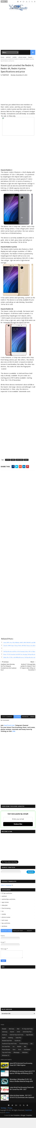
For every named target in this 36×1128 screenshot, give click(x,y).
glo (31, 1043)
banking (10, 1038)
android (8, 57)
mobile (14, 57)
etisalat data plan (7, 1040)
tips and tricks (6, 923)
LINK (13, 731)
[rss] (32, 1)
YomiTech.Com (9, 725)
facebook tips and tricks (9, 1043)
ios (3, 911)
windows (4, 926)
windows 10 (5, 1055)
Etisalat (4, 1029)
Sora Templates (15, 1115)
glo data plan (6, 1046)
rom (14, 1049)
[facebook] (17, 1)
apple (4, 1038)
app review (5, 902)
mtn (25, 1046)
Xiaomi (30, 57)
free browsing (6, 908)
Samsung (4, 1032)
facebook (25, 716)
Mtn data (11, 1029)
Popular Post (18, 930)
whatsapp (16, 1052)
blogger (17, 716)
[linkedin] (26, 1)
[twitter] (20, 1)
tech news (5, 920)
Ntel (18, 1029)
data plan (5, 905)
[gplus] (24, 1)
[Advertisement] (18, 30)
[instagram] (29, 1)
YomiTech (28, 1110)
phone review (22, 57)
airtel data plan (27, 1032)
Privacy (10, 1108)
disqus (32, 716)
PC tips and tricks (7, 893)
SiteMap (3, 1108)
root (19, 1049)
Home (2, 57)
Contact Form (6, 930)
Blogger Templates (26, 1115)
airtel (18, 1032)
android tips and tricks (8, 899)
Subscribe (18, 824)
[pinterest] (34, 1)
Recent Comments (29, 931)
